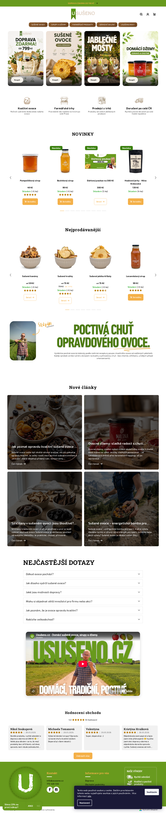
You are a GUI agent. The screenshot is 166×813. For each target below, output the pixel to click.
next (156, 178)
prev (10, 178)
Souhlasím (152, 792)
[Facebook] (50, 790)
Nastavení (85, 802)
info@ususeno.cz (55, 780)
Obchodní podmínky (95, 784)
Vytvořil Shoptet (150, 809)
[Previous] (8, 56)
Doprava (89, 780)
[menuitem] (38, 24)
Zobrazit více (82, 756)
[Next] (158, 56)
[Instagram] (56, 790)
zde (89, 796)
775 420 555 (53, 783)
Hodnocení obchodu (83, 712)
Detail (99, 201)
